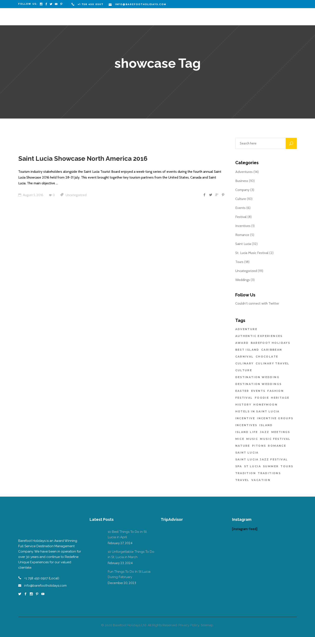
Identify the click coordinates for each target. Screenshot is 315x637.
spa (238, 466)
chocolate (267, 356)
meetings (280, 432)
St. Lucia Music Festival (251, 253)
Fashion (275, 390)
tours (286, 466)
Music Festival (275, 438)
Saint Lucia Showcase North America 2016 (82, 158)
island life (246, 432)
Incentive (245, 418)
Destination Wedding (257, 377)
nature (242, 445)
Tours (239, 262)
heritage (280, 397)
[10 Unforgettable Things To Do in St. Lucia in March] (96, 555)
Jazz (264, 432)
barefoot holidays (270, 342)
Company (242, 190)
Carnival (244, 356)
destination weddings (258, 384)
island (266, 425)
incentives (246, 425)
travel (242, 480)
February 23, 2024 (120, 563)
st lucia (252, 466)
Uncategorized (76, 195)
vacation (260, 480)
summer (271, 466)
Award (242, 342)
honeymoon (265, 404)
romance (277, 445)
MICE (239, 438)
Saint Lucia (243, 244)
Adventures (244, 172)
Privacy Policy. (189, 625)
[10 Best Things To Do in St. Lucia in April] (96, 535)
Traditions (269, 473)
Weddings (242, 280)
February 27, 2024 (120, 543)
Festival (241, 217)
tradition (245, 473)
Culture (240, 199)
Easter (242, 390)
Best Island (247, 349)
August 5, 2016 (32, 195)
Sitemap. (207, 625)
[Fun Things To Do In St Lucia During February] (96, 575)
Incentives (242, 226)
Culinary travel (273, 363)
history (243, 404)
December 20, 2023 (122, 583)
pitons (259, 445)
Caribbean (271, 349)
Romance (242, 235)
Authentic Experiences (259, 336)
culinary (244, 363)
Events (240, 208)
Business (241, 181)
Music (252, 438)
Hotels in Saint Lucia (257, 411)
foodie (262, 397)
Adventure (246, 329)
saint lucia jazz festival (261, 459)
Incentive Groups (275, 418)
